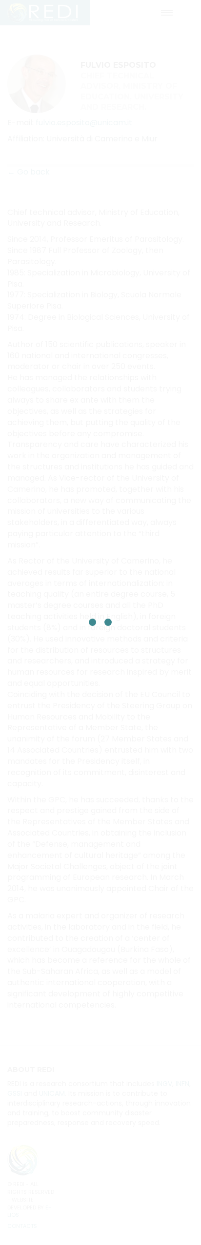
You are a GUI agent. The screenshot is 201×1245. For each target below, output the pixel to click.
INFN (182, 1084)
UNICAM (52, 1093)
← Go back (28, 171)
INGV (164, 1084)
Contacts (22, 1226)
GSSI (14, 1093)
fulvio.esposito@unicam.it (84, 122)
